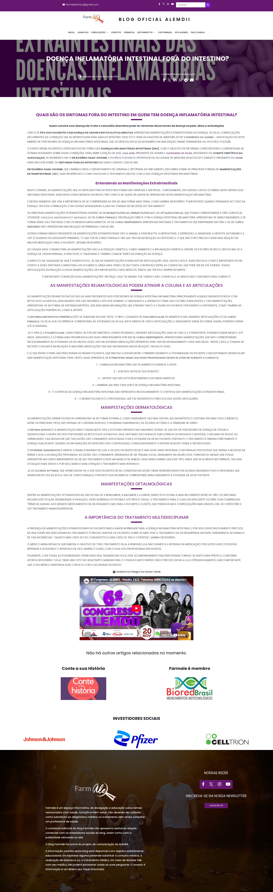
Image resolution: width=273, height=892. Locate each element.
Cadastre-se (216, 805)
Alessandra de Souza (179, 153)
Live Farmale (165, 32)
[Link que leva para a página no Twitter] (163, 4)
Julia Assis (128, 153)
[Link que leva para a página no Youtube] (172, 4)
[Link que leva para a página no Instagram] (168, 4)
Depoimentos (145, 32)
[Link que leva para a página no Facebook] (159, 4)
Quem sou (82, 32)
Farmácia (129, 32)
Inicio (71, 32)
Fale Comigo (198, 32)
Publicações (98, 32)
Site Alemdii (181, 32)
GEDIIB (239, 158)
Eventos (116, 32)
